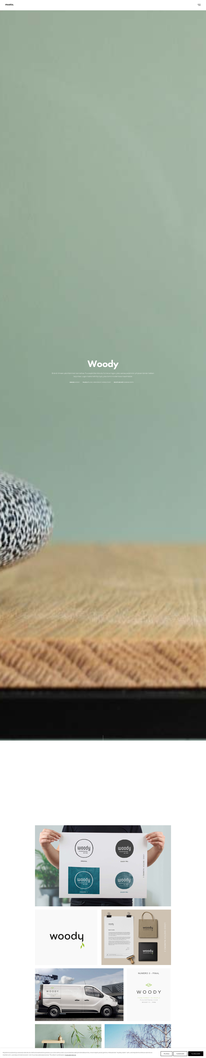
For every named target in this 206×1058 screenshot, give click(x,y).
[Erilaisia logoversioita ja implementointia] (103, 937)
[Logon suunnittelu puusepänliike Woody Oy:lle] (103, 994)
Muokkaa (166, 1054)
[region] (103, 1053)
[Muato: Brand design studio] (9, 5)
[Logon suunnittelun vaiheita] (103, 865)
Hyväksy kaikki (195, 1054)
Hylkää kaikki (180, 1054)
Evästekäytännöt (70, 1055)
